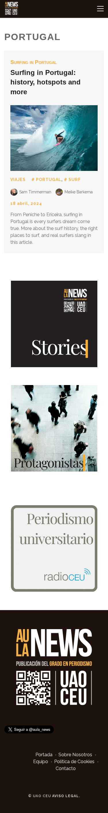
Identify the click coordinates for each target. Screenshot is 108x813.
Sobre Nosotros (75, 754)
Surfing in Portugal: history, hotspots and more (45, 82)
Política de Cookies (74, 761)
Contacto (66, 768)
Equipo (40, 761)
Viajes (18, 179)
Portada (43, 754)
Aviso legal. (66, 796)
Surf (75, 179)
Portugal (48, 179)
